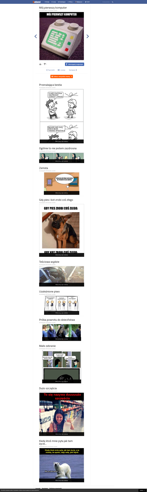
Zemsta (43, 168)
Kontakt (38, 488)
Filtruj (70, 2)
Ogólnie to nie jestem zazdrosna (58, 148)
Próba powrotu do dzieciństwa (57, 320)
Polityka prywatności (55, 488)
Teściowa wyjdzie (49, 262)
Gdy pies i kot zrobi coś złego (56, 200)
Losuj (54, 2)
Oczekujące (62, 2)
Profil (88, 2)
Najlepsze (79, 2)
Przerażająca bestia (50, 85)
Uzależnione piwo (49, 291)
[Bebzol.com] (37, 2)
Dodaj (47, 2)
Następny (72, 70)
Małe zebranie (47, 346)
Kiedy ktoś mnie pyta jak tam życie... (56, 443)
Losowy (62, 70)
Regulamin (45, 488)
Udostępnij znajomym (75, 64)
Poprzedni (51, 70)
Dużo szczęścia (48, 388)
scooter (55, 10)
